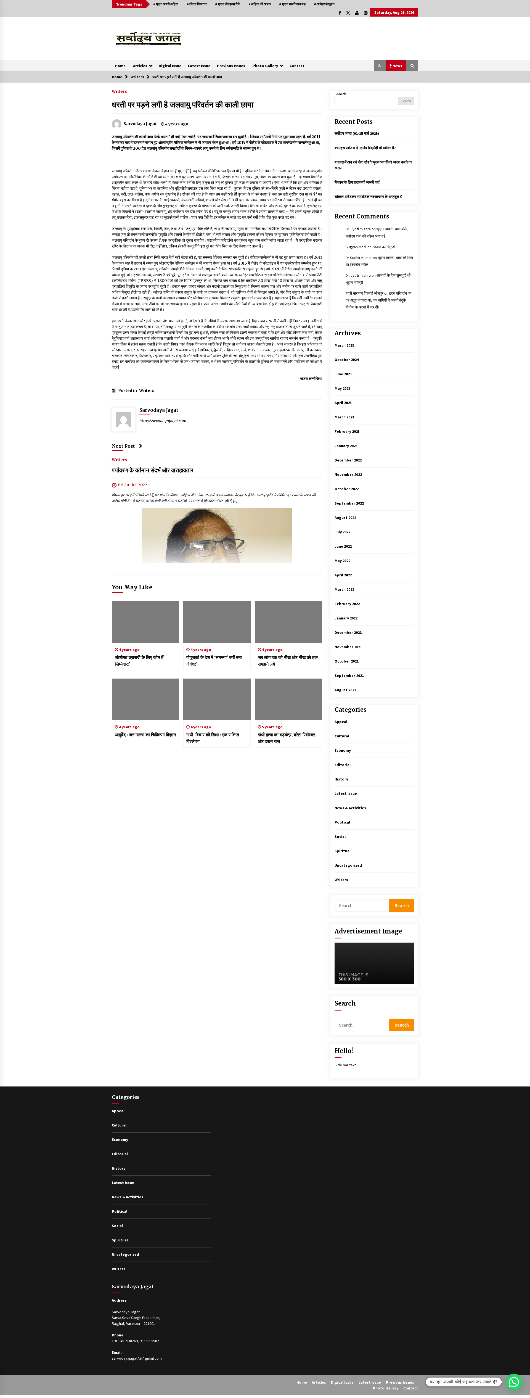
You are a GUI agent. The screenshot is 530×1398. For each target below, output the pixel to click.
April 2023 (343, 402)
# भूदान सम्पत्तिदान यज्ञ (292, 4)
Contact (297, 65)
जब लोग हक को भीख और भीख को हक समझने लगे (288, 661)
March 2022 (344, 589)
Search (340, 93)
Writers (119, 91)
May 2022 (342, 560)
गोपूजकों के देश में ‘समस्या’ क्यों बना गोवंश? (214, 661)
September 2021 (349, 675)
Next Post (123, 446)
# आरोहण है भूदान (324, 4)
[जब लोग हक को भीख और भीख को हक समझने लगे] (288, 622)
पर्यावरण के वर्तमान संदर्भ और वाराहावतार (152, 470)
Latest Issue (199, 65)
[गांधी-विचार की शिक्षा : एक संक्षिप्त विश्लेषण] (217, 699)
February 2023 (347, 431)
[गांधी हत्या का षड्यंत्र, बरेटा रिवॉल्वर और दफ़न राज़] (288, 699)
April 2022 (343, 575)
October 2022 (347, 488)
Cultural (342, 736)
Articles (140, 65)
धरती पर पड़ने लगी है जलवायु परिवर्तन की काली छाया (182, 105)
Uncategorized (348, 865)
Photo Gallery (265, 65)
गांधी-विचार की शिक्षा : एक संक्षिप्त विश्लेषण (212, 738)
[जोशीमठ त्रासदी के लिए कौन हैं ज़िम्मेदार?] (145, 622)
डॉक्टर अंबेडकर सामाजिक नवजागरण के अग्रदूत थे (368, 196)
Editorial (343, 764)
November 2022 (348, 474)
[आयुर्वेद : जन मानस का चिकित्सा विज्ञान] (145, 699)
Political (342, 822)
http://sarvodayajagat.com (162, 420)
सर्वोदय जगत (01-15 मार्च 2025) (357, 133)
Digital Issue (170, 65)
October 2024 (347, 359)
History (341, 779)
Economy (343, 750)
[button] (380, 65)
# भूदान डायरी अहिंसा (165, 4)
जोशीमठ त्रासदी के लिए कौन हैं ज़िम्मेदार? (139, 661)
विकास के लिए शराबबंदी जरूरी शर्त (357, 182)
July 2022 (342, 531)
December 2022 (348, 460)
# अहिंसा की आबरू (259, 4)
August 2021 (345, 689)
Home (120, 65)
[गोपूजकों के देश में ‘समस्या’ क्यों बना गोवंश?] (217, 622)
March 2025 (344, 345)
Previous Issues (231, 65)
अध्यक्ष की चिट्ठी (383, 246)
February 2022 (347, 603)
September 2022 (349, 503)
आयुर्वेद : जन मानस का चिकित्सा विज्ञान (145, 734)
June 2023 (343, 373)
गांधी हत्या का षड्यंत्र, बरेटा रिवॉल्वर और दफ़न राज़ (286, 738)
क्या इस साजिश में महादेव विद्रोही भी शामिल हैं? (365, 147)
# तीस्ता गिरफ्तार (197, 4)
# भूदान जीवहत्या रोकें (227, 4)
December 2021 (348, 632)
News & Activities (350, 807)
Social (340, 836)
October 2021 (347, 661)
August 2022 (345, 517)
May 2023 (342, 388)
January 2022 (346, 618)
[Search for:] (362, 905)
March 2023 (344, 417)
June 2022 (343, 546)
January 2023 (346, 445)
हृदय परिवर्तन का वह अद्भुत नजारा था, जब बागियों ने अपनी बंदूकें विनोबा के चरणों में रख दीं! (378, 300)
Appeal (341, 721)
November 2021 (348, 646)
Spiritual (343, 850)
